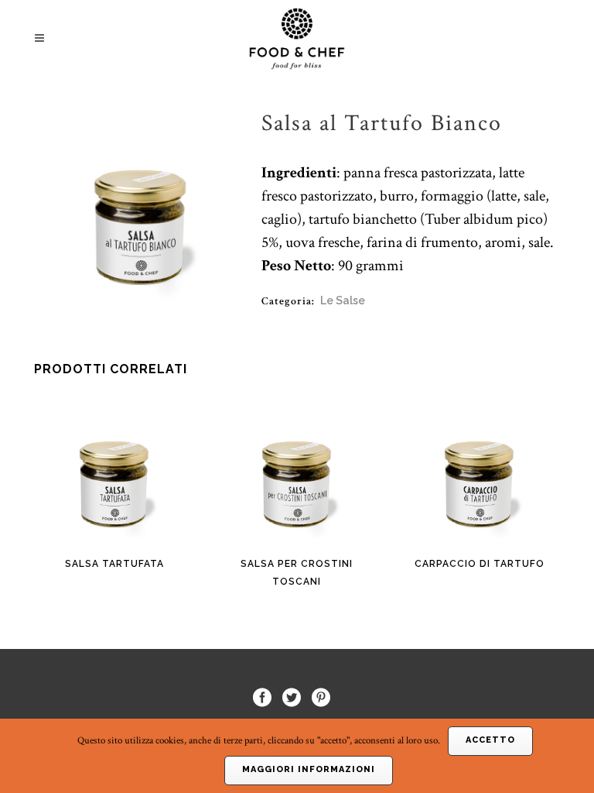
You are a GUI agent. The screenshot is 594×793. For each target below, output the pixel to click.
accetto (490, 740)
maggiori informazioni (308, 769)
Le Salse (342, 300)
